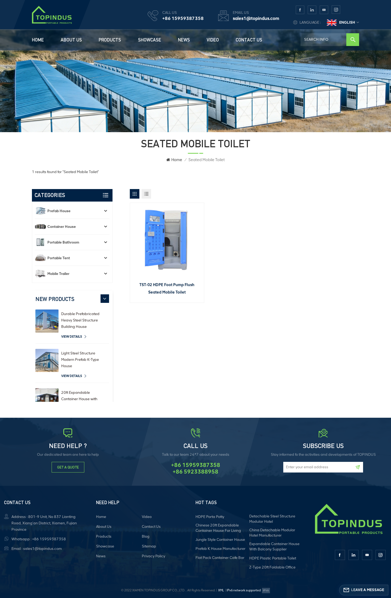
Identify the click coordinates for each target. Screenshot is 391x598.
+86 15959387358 (183, 18)
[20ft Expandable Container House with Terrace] (47, 399)
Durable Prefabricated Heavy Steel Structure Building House (80, 320)
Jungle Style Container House (220, 539)
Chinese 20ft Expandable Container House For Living (218, 528)
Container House (61, 226)
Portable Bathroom (63, 242)
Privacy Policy (153, 556)
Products (110, 40)
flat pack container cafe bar (220, 557)
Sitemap (149, 546)
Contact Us (249, 40)
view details (71, 336)
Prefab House (58, 211)
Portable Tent (58, 258)
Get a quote (68, 467)
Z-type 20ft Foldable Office (272, 567)
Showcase (149, 40)
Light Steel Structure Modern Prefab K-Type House (80, 359)
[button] (105, 298)
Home (38, 40)
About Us (71, 40)
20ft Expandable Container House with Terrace (79, 399)
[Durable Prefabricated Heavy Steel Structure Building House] (47, 321)
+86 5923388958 (195, 472)
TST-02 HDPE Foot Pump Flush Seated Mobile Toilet (166, 288)
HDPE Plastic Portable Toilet (272, 558)
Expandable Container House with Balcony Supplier (274, 546)
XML (221, 590)
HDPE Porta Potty (210, 517)
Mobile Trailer (58, 273)
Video (213, 40)
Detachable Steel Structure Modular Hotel (272, 519)
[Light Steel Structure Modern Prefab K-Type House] (47, 360)
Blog (145, 536)
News (184, 40)
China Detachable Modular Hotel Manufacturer (272, 533)
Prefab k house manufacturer (221, 548)
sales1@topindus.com (256, 18)
